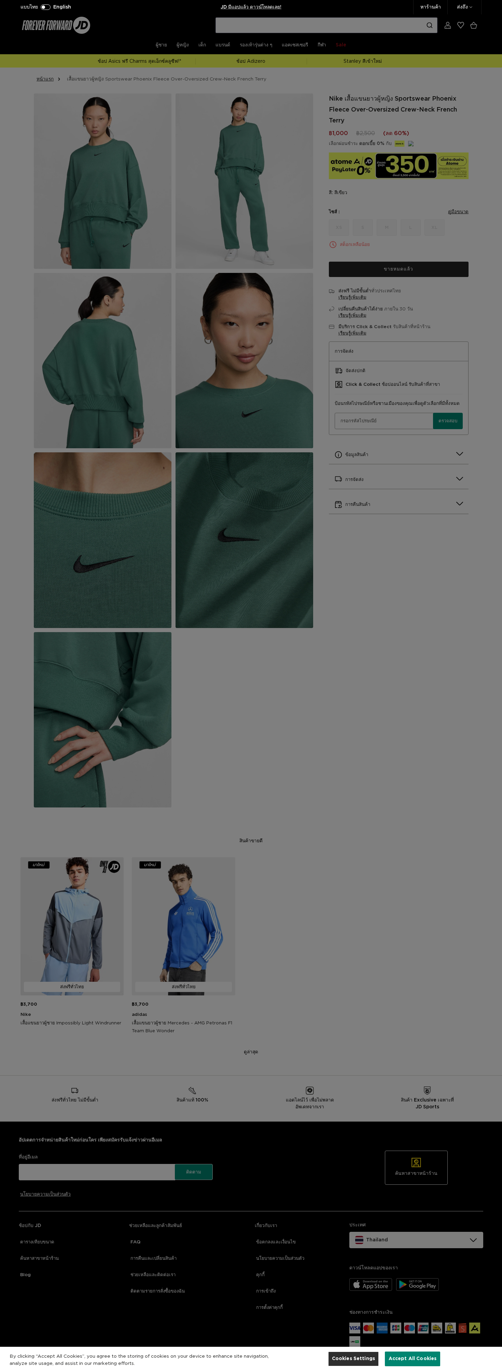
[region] (251, 1359)
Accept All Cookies (413, 1358)
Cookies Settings (353, 1358)
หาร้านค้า (430, 7)
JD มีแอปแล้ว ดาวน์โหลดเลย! (251, 7)
